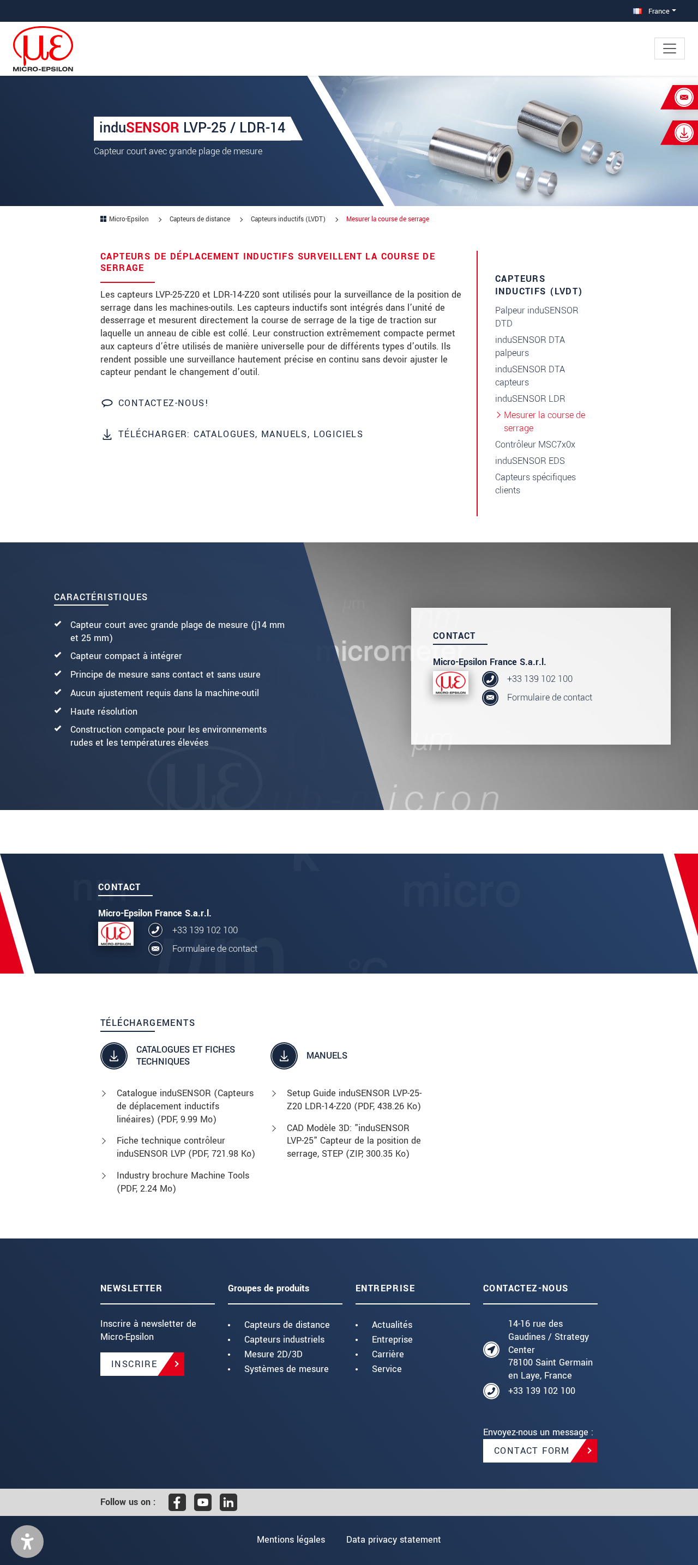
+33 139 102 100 (540, 679)
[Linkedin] (228, 1502)
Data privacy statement (393, 1539)
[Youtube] (203, 1502)
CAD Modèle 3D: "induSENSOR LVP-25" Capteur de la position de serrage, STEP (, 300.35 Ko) (354, 1141)
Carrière (388, 1354)
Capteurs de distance (287, 1325)
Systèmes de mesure (286, 1369)
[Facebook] (177, 1502)
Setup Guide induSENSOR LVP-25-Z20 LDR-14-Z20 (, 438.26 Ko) (354, 1100)
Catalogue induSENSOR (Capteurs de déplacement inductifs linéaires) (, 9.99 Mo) (185, 1106)
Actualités (392, 1325)
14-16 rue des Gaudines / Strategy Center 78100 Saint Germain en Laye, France (550, 1350)
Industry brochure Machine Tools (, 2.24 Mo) (183, 1182)
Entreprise (392, 1339)
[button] (27, 1541)
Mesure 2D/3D (273, 1354)
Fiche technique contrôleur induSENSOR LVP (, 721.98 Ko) (186, 1147)
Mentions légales (291, 1539)
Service (387, 1369)
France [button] (658, 11)
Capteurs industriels (284, 1339)
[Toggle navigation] (669, 48)
